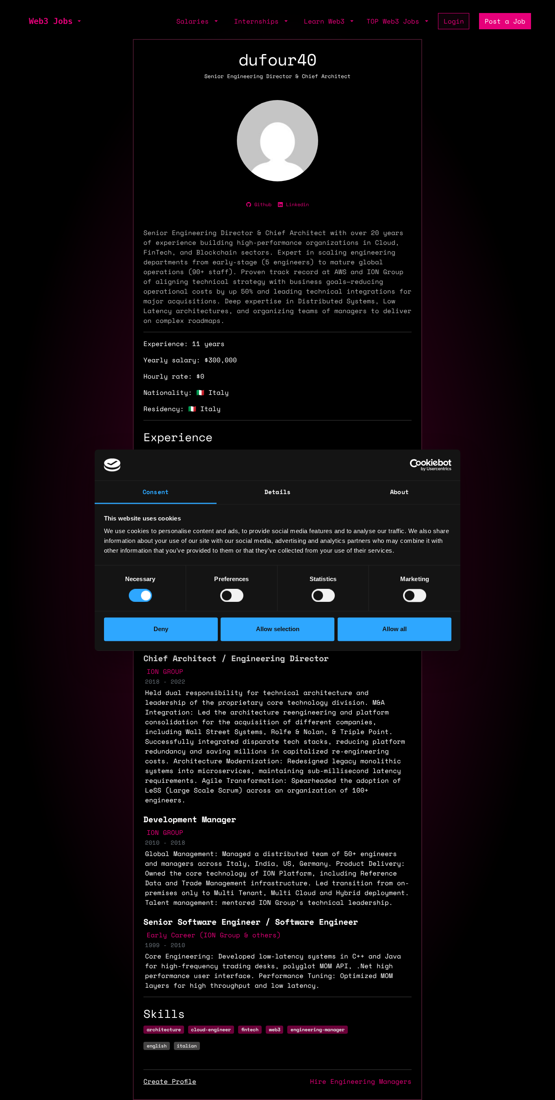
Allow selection (277, 629)
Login (454, 21)
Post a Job (505, 21)
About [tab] (399, 492)
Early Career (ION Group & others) (214, 935)
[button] (78, 21)
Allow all (394, 629)
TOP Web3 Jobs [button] (394, 21)
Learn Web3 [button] (326, 21)
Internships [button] (258, 21)
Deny (161, 629)
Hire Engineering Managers (361, 1081)
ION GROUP (165, 671)
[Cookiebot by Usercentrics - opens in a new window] (415, 465)
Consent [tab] (156, 492)
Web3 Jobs (51, 21)
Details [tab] (277, 492)
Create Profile (169, 1081)
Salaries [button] (194, 21)
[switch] (231, 595)
